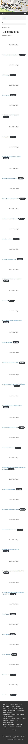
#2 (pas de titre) (6, 706)
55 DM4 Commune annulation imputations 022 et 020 (12, 320)
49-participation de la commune (8, 447)
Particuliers (5, 726)
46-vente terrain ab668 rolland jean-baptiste (10, 509)
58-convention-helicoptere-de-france (9, 259)
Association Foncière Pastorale (9, 718)
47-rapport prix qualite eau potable (8, 489)
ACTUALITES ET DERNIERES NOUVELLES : (12, 704)
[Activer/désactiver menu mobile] (25, 13)
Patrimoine (21, 708)
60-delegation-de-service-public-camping (10, 218)
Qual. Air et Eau (14, 708)
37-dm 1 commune (6, 694)
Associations (11, 726)
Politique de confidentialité (8, 716)
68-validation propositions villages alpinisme (10, 54)
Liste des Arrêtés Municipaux (8, 724)
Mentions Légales (20, 714)
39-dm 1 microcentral (6, 654)
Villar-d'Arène (9, 5)
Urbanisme (18, 706)
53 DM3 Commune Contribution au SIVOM (10, 362)
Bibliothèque (12, 720)
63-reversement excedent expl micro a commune (11, 156)
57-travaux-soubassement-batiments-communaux (11, 279)
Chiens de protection (20, 718)
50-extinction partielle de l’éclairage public (10, 427)
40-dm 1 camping (5, 634)
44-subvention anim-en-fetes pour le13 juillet (10, 549)
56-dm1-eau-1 (5, 300)
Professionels (18, 726)
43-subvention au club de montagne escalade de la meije (13, 570)
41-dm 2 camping (5, 614)
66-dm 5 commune (5, 95)
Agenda (12, 706)
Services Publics (6, 708)
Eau (17, 720)
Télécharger (22, 54)
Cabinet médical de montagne (8, 722)
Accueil (5, 18)
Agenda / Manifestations (7, 712)
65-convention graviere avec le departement (10, 115)
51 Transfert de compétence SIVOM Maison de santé (12, 405)
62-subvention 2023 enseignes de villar (9, 178)
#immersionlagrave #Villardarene (9, 714)
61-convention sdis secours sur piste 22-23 (10, 198)
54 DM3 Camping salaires (7, 342)
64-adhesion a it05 (5, 136)
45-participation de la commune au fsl (9, 529)
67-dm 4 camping (5, 75)
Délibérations (5, 720)
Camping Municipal (20, 710)
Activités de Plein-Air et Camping (9, 710)
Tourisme (5, 728)
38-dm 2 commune (5, 674)
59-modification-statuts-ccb (7, 239)
